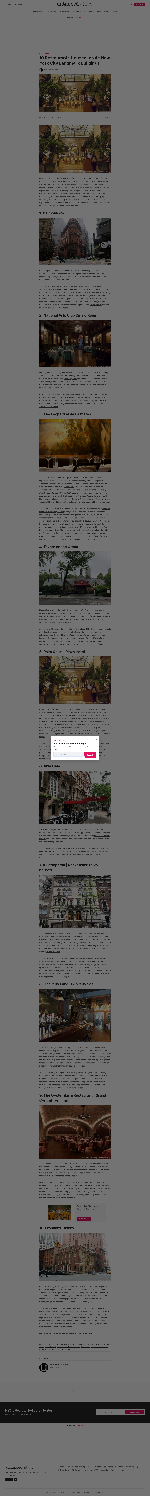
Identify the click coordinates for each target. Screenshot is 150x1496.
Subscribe (90, 755)
